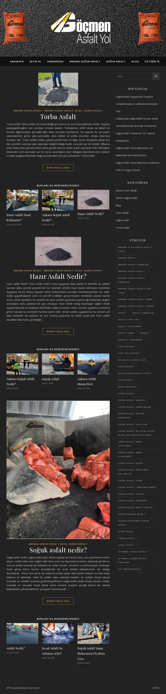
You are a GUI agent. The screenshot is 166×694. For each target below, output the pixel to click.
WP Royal (11, 687)
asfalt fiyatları (128, 319)
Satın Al (35, 61)
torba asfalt (126, 538)
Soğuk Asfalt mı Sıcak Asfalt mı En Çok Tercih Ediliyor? (137, 433)
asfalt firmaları (143, 313)
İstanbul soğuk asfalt (133, 551)
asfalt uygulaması (130, 326)
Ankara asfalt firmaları (133, 264)
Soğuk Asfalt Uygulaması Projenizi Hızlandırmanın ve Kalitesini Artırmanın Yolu (137, 104)
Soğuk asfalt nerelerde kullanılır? (133, 472)
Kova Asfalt (126, 380)
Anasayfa (17, 61)
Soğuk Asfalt (50, 379)
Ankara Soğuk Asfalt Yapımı (136, 306)
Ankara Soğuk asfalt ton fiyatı (134, 290)
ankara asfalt (127, 258)
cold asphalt (126, 346)
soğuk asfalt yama (130, 480)
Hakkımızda (55, 61)
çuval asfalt (126, 545)
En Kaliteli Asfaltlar (131, 360)
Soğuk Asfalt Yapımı (131, 494)
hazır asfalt (126, 366)
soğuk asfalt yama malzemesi (137, 487)
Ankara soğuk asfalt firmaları (131, 280)
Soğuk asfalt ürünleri (132, 500)
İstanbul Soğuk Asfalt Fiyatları (133, 560)
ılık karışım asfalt (130, 569)
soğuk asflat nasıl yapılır (135, 507)
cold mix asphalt (129, 353)
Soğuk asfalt (116, 61)
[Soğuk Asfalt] (83, 28)
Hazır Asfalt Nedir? (90, 214)
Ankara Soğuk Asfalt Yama (135, 299)
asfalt (122, 313)
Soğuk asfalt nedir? (58, 549)
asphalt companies (130, 340)
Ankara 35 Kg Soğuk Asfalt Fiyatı (135, 249)
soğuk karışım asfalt (131, 514)
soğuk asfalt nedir (130, 463)
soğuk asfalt (126, 393)
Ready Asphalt (127, 387)
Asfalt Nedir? (15, 648)
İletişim (150, 61)
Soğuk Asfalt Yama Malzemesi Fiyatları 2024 (91, 653)
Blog (135, 61)
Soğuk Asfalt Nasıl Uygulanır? (130, 454)
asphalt (145, 333)
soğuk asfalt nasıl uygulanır (130, 443)
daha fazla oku (58, 167)
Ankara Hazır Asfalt (27, 110)
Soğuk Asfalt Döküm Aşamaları (131, 415)
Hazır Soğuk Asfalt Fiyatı (134, 373)
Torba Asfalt (58, 116)
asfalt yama (126, 333)
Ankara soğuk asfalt (84, 61)
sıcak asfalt (126, 531)
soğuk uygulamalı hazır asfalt (133, 523)
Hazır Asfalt (122, 212)
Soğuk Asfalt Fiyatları (133, 424)
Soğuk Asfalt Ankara (131, 400)
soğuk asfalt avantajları (134, 407)
